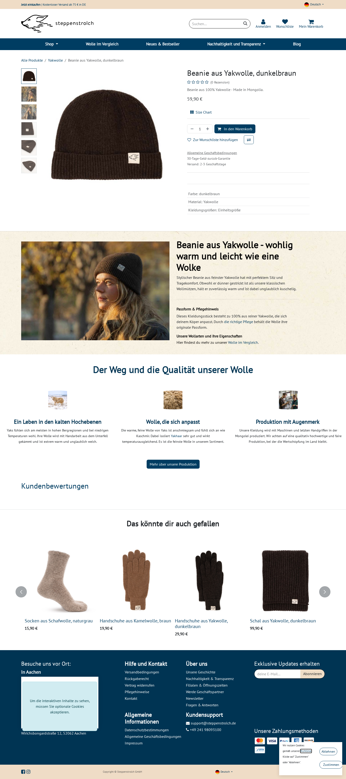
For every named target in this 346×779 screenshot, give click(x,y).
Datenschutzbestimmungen (147, 730)
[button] (45, 135)
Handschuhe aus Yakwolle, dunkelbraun (201, 623)
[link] (263, 24)
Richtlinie (306, 751)
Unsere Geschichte (200, 672)
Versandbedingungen (142, 672)
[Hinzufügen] (208, 129)
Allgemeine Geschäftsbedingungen (153, 736)
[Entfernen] (191, 129)
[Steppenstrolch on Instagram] (28, 771)
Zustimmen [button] (331, 765)
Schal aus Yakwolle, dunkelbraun (283, 621)
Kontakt (131, 698)
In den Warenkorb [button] (237, 129)
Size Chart (204, 112)
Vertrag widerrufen (139, 685)
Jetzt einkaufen (30, 5)
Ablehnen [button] (328, 751)
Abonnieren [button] (312, 673)
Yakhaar (177, 436)
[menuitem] (51, 44)
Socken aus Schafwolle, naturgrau (59, 621)
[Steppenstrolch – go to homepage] (57, 23)
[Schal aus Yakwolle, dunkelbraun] (285, 580)
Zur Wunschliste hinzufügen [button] (215, 139)
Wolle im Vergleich (243, 342)
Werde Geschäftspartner (205, 691)
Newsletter (194, 698)
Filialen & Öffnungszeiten (207, 685)
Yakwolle (55, 60)
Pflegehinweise (137, 691)
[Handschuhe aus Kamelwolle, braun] (135, 580)
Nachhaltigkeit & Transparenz (210, 678)
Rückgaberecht (137, 678)
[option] (173, 592)
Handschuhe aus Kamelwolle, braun (135, 621)
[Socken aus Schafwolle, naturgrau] (60, 580)
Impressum (134, 743)
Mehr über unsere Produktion (173, 464)
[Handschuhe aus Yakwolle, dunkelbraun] (210, 580)
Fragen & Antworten (202, 705)
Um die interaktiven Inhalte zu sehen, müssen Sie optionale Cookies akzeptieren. (60, 706)
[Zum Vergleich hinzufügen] (249, 139)
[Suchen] (245, 23)
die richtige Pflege (238, 321)
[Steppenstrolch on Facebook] (23, 771)
